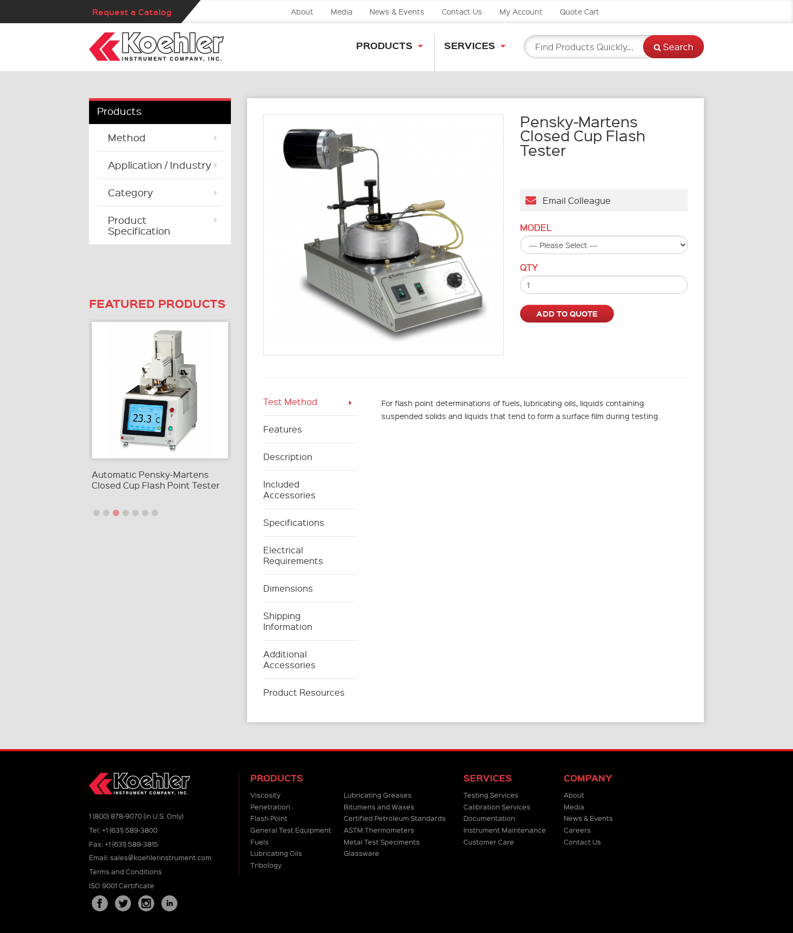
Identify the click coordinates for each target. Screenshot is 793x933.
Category (130, 192)
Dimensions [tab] (288, 588)
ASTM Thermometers (379, 829)
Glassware (361, 852)
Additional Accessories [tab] (289, 659)
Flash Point (269, 817)
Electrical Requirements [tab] (293, 555)
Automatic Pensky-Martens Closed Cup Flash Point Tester (156, 480)
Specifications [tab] (293, 522)
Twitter (123, 903)
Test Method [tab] (290, 401)
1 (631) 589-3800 (130, 829)
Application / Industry (159, 164)
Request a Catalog (132, 11)
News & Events (397, 11)
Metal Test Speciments (382, 841)
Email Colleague (573, 200)
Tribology (266, 864)
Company (588, 778)
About (302, 11)
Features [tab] (282, 429)
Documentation (489, 817)
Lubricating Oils (276, 852)
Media (341, 11)
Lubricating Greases (378, 794)
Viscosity (265, 794)
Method (127, 137)
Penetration (270, 806)
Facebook (100, 903)
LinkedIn (169, 903)
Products (384, 45)
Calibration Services (496, 806)
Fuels (259, 841)
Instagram (146, 903)
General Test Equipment (290, 829)
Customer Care (488, 841)
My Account (521, 11)
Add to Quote (567, 313)
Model (535, 227)
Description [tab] (287, 456)
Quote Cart (579, 11)
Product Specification (139, 225)
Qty (529, 267)
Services (469, 45)
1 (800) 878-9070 (115, 815)
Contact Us (462, 11)
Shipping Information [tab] (287, 621)
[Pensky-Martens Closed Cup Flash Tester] (383, 234)
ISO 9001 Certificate (121, 885)
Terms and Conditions (125, 871)
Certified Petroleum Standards (395, 817)
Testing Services (490, 794)
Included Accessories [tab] (289, 489)
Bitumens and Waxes (379, 806)
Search (677, 46)
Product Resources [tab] (304, 692)
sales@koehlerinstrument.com (160, 857)
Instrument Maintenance (504, 829)
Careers (577, 829)
